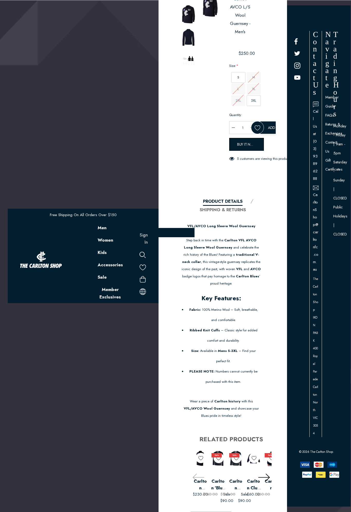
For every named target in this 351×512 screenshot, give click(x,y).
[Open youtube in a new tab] (297, 78)
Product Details (223, 201)
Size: (233, 65)
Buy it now (247, 144)
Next (264, 477)
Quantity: (235, 114)
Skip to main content (175, 232)
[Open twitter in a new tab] (297, 53)
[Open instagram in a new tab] (297, 66)
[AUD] (142, 290)
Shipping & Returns (223, 210)
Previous (198, 477)
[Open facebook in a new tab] (296, 41)
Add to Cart (272, 127)
